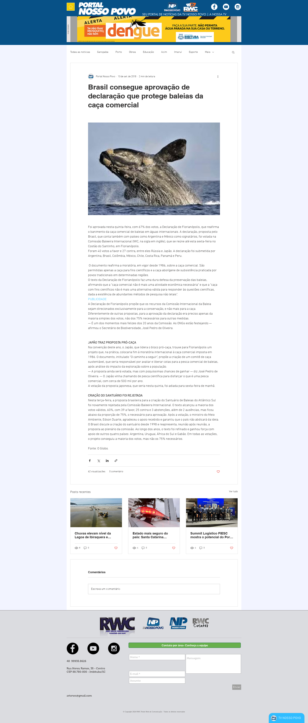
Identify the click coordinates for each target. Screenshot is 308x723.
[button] (233, 52)
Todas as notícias (80, 52)
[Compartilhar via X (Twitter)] (98, 460)
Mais (207, 52)
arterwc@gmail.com (79, 695)
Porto (118, 52)
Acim (164, 52)
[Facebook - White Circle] (214, 7)
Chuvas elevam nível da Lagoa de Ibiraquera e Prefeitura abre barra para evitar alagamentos (94, 535)
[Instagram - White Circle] (238, 7)
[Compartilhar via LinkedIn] (107, 460)
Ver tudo (233, 491)
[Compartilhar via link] (116, 460)
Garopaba (102, 52)
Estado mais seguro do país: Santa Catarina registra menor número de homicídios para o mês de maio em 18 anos (152, 535)
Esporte (193, 52)
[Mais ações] (218, 76)
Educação (148, 52)
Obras (132, 52)
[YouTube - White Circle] (226, 7)
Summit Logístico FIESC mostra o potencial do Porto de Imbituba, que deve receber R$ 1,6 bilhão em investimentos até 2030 (211, 535)
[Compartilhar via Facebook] (89, 460)
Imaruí (178, 52)
